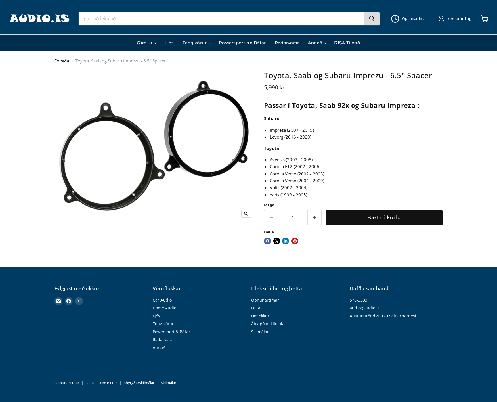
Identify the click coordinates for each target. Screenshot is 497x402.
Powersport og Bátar (242, 42)
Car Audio (162, 300)
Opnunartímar (265, 300)
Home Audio (164, 308)
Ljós (169, 42)
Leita (255, 308)
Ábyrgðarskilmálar (268, 323)
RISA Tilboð (347, 42)
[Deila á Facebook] (267, 241)
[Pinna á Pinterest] (294, 241)
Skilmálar (260, 331)
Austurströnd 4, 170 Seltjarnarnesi (383, 316)
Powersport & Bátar (171, 331)
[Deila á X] (276, 241)
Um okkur (260, 316)
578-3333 (358, 300)
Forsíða (61, 60)
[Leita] (372, 18)
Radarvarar (287, 42)
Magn (269, 205)
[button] (456, 18)
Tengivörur (195, 42)
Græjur (145, 42)
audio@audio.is (365, 308)
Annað (316, 42)
